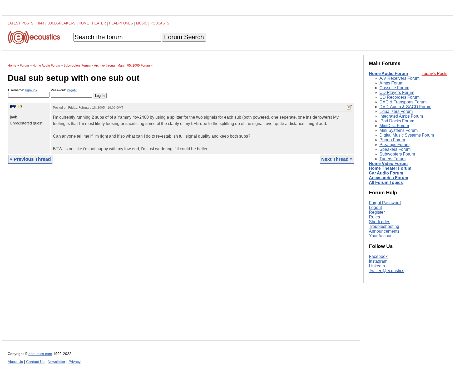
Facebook (378, 256)
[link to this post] (20, 106)
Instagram (378, 261)
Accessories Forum (388, 178)
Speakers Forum (395, 149)
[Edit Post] (349, 107)
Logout (375, 207)
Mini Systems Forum (398, 130)
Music (141, 23)
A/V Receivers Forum (399, 78)
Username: (22, 90)
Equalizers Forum (396, 111)
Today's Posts (434, 73)
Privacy (74, 362)
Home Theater (92, 23)
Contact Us (35, 362)
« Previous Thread (30, 159)
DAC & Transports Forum (403, 102)
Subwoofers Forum (397, 154)
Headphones (121, 23)
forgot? (72, 90)
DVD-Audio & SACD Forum (405, 106)
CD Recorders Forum (399, 97)
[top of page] (11, 106)
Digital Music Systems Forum (406, 135)
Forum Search (184, 37)
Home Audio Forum (388, 73)
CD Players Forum (396, 92)
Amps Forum (391, 83)
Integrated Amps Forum (401, 116)
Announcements (384, 231)
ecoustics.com (40, 354)
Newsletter (56, 362)
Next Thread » (337, 159)
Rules (374, 217)
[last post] (14, 106)
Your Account (381, 236)
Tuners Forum (392, 159)
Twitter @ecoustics (386, 270)
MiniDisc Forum (394, 125)
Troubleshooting (384, 226)
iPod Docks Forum (396, 121)
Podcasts (159, 23)
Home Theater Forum (390, 168)
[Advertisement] (166, 256)
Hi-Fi (40, 23)
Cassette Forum (394, 88)
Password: (64, 90)
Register (377, 212)
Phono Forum (392, 140)
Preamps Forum (394, 144)
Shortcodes (379, 221)
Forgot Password (385, 203)
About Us (15, 362)
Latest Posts (20, 23)
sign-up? (31, 90)
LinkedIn (377, 266)
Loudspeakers (61, 23)
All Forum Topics (386, 182)
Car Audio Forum (386, 173)
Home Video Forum (388, 163)
